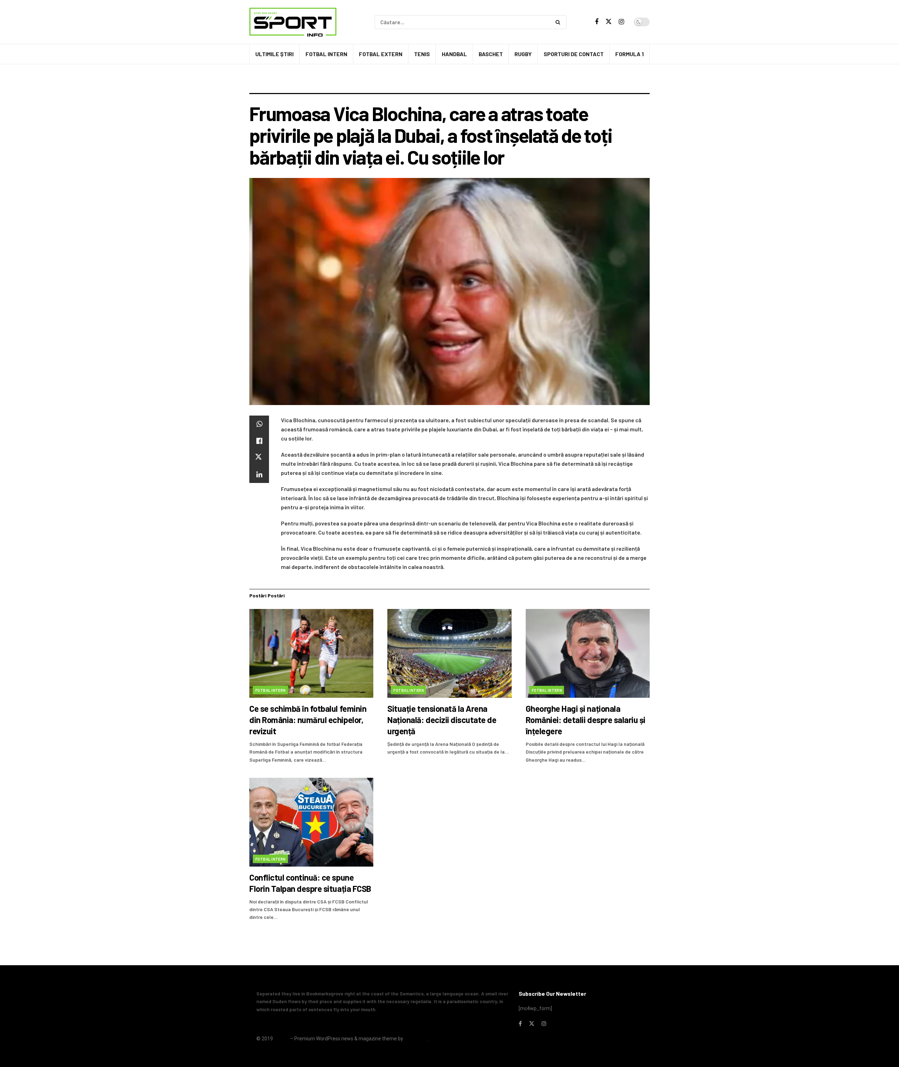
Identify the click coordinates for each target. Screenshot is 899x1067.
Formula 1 (629, 54)
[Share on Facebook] (259, 440)
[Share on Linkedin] (259, 474)
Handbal (454, 54)
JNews (281, 1038)
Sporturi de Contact (574, 54)
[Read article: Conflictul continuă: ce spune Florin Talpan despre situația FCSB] (311, 822)
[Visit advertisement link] (449, 84)
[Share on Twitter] (259, 457)
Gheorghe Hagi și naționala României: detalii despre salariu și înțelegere (585, 719)
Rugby (523, 54)
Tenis (422, 54)
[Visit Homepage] (292, 22)
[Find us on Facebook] (596, 22)
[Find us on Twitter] (608, 22)
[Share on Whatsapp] (259, 424)
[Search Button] (559, 22)
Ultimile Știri (274, 54)
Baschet (491, 54)
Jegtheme (415, 1038)
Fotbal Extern (380, 54)
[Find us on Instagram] (621, 22)
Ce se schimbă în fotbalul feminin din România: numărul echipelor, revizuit (307, 719)
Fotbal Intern (326, 54)
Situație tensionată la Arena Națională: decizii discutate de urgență (441, 719)
